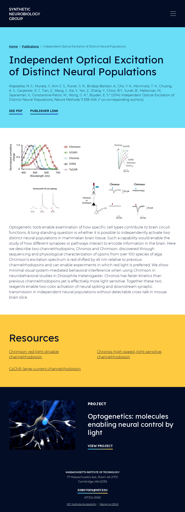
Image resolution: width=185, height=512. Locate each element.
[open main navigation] (173, 13)
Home (13, 46)
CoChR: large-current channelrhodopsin (45, 368)
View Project (100, 446)
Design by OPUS (109, 504)
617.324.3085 (92, 497)
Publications (30, 46)
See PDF (16, 111)
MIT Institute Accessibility (81, 504)
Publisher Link (44, 111)
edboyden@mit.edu (93, 490)
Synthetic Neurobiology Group (24, 14)
